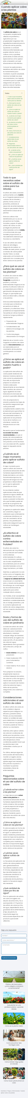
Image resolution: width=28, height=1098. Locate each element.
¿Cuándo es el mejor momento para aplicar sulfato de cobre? (14, 118)
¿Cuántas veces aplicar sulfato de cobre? (15, 161)
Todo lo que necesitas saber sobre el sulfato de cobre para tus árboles (14, 99)
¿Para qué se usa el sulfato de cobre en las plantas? (14, 105)
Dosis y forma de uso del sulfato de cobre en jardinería (14, 133)
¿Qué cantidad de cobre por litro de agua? (15, 167)
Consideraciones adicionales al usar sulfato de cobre (13, 139)
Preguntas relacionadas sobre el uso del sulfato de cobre (14, 145)
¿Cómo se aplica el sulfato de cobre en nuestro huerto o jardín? (14, 111)
